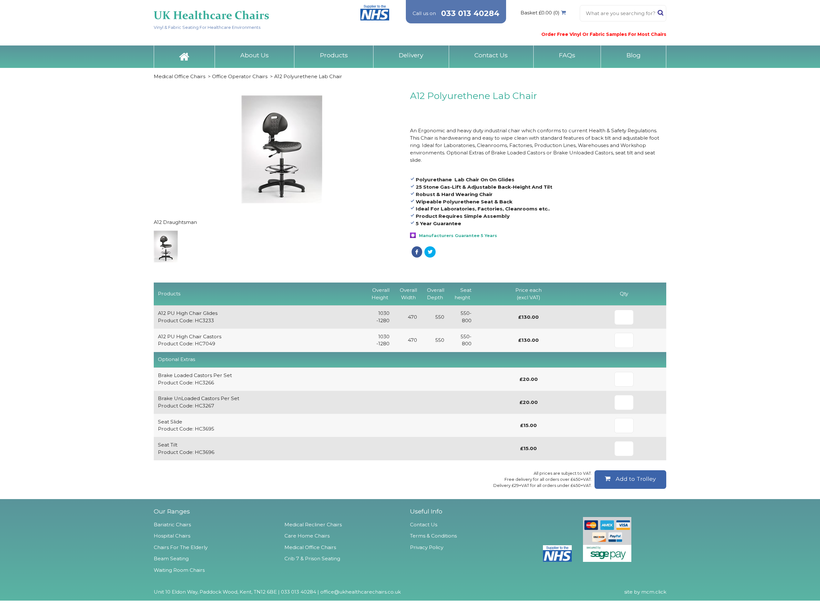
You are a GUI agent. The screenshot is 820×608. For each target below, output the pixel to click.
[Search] (660, 14)
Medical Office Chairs (179, 76)
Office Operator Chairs (239, 76)
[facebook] (417, 251)
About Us (254, 55)
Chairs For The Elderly (181, 547)
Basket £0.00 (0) (540, 13)
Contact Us (491, 55)
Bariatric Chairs (172, 525)
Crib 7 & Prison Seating (312, 558)
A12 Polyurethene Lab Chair (308, 76)
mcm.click (653, 592)
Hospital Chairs (172, 536)
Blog (634, 55)
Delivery (411, 55)
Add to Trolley (636, 478)
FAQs (567, 55)
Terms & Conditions (433, 536)
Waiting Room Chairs (179, 570)
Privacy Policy (426, 547)
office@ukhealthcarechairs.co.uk (360, 592)
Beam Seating (171, 558)
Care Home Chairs (307, 536)
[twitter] (430, 251)
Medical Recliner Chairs (313, 525)
